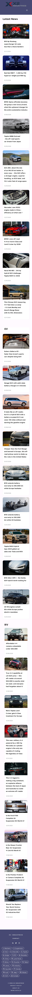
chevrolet (15, 952)
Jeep (15, 972)
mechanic (7, 948)
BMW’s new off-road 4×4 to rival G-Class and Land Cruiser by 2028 (13, 241)
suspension (19, 948)
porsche (16, 962)
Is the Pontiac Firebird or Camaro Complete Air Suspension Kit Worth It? (15, 877)
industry (17, 965)
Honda (18, 969)
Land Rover (17, 958)
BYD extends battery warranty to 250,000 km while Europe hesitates (13, 485)
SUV (6, 976)
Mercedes (24, 955)
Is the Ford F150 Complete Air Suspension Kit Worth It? (15, 818)
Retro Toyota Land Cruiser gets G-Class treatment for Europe (14, 713)
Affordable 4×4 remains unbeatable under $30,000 (13, 646)
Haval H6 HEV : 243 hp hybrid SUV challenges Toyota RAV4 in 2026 (12, 273)
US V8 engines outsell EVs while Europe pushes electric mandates (13, 609)
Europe (15, 976)
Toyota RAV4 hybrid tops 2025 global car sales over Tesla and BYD (13, 548)
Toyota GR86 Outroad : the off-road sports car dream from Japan (12, 138)
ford (6, 952)
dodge (7, 955)
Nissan (24, 972)
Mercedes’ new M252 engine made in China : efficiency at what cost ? (13, 210)
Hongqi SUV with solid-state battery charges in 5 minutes (15, 384)
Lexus (7, 965)
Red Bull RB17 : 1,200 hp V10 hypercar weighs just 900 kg (15, 74)
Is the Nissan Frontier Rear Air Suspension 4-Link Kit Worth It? (14, 847)
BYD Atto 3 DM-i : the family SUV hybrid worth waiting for (15, 579)
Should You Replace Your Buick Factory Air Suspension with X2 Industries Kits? (13, 908)
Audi (6, 972)
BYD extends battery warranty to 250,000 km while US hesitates (12, 517)
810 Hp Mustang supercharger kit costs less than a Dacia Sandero (13, 44)
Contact (16, 938)
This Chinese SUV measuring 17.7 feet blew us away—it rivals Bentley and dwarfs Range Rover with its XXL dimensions (14, 307)
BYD (14, 955)
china (6, 958)
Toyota (25, 952)
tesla (26, 962)
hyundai (8, 969)
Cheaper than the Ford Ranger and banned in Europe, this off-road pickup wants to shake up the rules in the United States (16, 453)
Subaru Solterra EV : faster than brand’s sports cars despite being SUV (14, 354)
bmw (7, 962)
